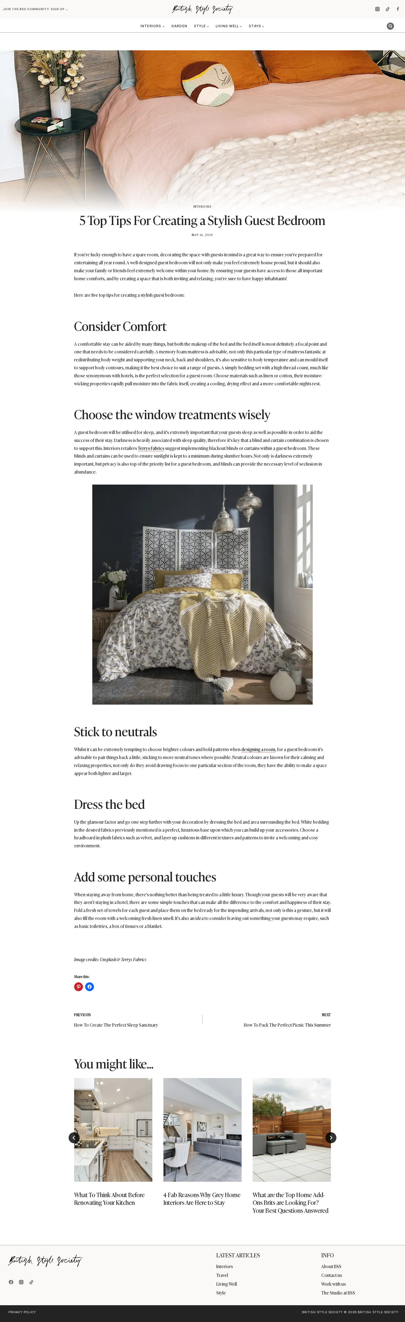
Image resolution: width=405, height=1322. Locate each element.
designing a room (258, 749)
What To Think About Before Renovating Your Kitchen (109, 1198)
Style (221, 1292)
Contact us (331, 1275)
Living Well (226, 1283)
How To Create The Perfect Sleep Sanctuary (116, 1020)
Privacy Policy (22, 1312)
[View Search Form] (390, 26)
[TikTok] (387, 9)
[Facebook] (397, 9)
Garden (179, 26)
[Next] (330, 1137)
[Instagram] (377, 9)
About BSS (331, 1266)
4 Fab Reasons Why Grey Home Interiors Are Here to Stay (202, 1198)
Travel (222, 1275)
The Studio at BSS (338, 1292)
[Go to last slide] (74, 1137)
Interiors (202, 206)
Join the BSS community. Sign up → (36, 9)
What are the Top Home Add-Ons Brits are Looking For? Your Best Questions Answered (291, 1202)
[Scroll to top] (392, 1306)
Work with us (333, 1283)
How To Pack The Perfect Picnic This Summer (287, 1020)
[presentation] (113, 1130)
